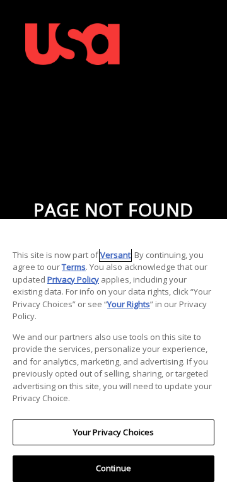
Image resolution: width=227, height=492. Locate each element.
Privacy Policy (73, 279)
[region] (113, 355)
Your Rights (128, 304)
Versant (115, 255)
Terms (74, 266)
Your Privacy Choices (113, 432)
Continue (113, 468)
